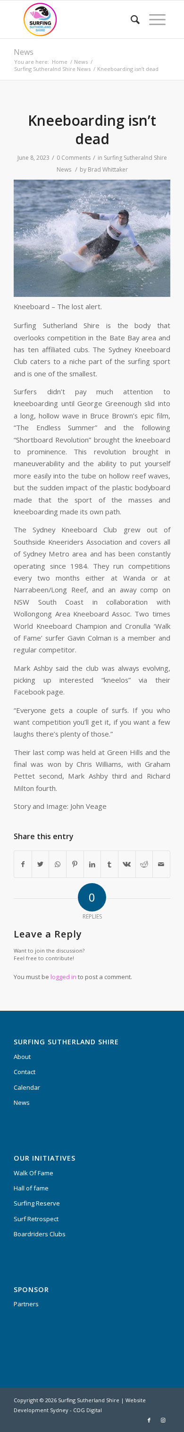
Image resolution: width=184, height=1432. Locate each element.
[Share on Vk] (126, 864)
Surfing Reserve (37, 1203)
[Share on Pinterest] (75, 864)
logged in (63, 976)
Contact (24, 1071)
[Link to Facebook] (149, 1420)
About (22, 1056)
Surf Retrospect (36, 1219)
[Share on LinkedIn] (92, 864)
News (23, 52)
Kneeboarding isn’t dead (92, 129)
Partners (26, 1304)
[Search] (130, 19)
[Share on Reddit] (144, 864)
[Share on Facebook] (23, 864)
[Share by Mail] (161, 864)
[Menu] (153, 19)
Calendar (27, 1087)
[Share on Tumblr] (109, 864)
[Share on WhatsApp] (57, 864)
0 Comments (74, 158)
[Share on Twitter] (40, 864)
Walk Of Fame (33, 1173)
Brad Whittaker (108, 169)
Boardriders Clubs (40, 1234)
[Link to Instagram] (163, 1420)
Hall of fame (31, 1188)
